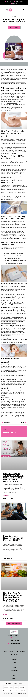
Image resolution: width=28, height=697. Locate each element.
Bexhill (16, 687)
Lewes (17, 690)
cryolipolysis (17, 224)
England (9, 683)
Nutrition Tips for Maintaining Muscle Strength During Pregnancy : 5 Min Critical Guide (13, 597)
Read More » (6, 495)
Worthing (22, 687)
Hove (11, 687)
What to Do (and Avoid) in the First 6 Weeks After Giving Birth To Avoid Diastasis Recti (13, 477)
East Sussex (18, 683)
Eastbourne (5, 690)
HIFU (2, 75)
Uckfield (23, 690)
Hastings (12, 690)
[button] (24, 10)
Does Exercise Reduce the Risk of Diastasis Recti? (13, 538)
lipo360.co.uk (17, 693)
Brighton (6, 687)
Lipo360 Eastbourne (12, 103)
